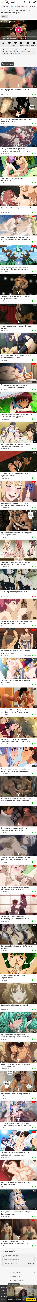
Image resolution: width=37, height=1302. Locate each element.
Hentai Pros (6, 655)
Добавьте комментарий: (10, 1256)
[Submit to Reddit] (29, 22)
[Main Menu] (2, 2)
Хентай (4, 17)
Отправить (29, 1263)
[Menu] (29, 2)
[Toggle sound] (9, 1287)
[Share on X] (33, 22)
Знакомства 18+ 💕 (21, 6)
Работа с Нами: (16, 1281)
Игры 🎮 (32, 6)
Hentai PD (5, 744)
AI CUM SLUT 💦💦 (7, 6)
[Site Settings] (34, 2)
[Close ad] (35, 1287)
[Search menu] (25, 2)
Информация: (16, 1272)
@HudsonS (16, 53)
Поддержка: (15, 1277)
